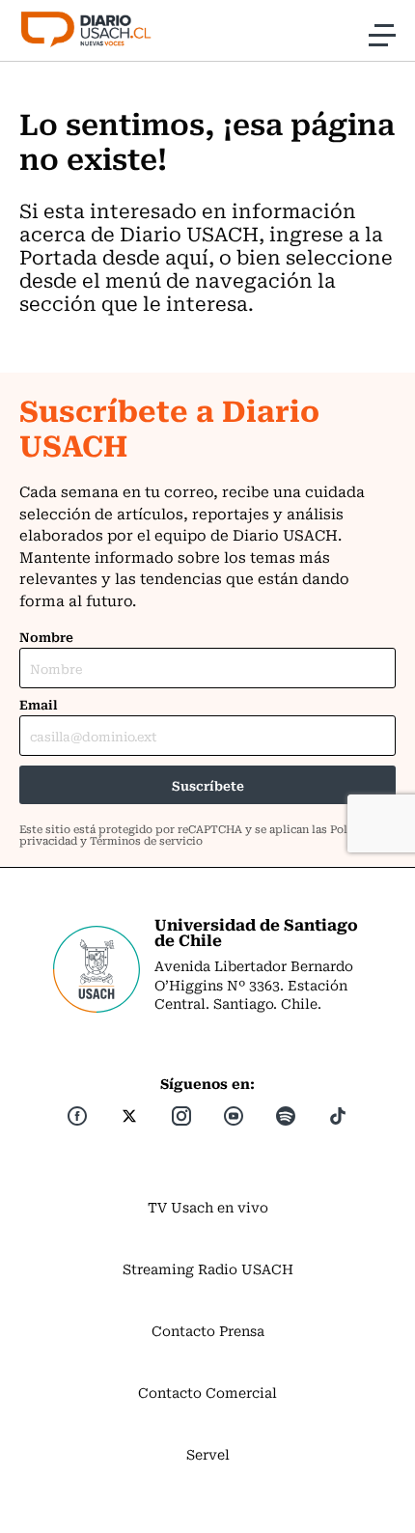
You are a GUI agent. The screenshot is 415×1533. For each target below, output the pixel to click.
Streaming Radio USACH (208, 1268)
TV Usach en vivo (208, 1206)
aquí (186, 256)
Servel (208, 1454)
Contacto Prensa (208, 1330)
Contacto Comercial (207, 1392)
